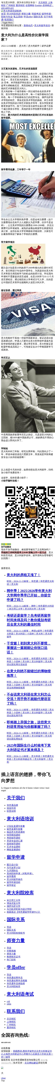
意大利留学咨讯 (42, 25)
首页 (3, 14)
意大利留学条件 (15, 879)
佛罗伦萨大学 (13, 906)
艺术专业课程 (13, 846)
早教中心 (28, 1054)
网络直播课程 (13, 849)
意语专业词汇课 (15, 841)
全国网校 (29, 5)
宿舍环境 (11, 808)
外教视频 (11, 951)
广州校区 (10, 5)
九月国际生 (12, 870)
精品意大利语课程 (16, 832)
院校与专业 (6, 16)
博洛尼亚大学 (13, 903)
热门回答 (11, 959)
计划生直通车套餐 (16, 826)
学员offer (28, 16)
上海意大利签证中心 (13, 1054)
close (3, 1078)
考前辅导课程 (13, 838)
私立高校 (18, 16)
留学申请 (46, 14)
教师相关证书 (13, 957)
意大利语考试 (20, 994)
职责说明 (11, 811)
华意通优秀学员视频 (17, 980)
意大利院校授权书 (16, 933)
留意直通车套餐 (15, 829)
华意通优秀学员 (15, 977)
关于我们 (16, 797)
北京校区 (42, 2)
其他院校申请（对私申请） (20, 873)
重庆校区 (20, 5)
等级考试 (36, 14)
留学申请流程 (13, 882)
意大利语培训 (13, 14)
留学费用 (11, 876)
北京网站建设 (31, 1063)
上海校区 (11, 1021)
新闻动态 (28, 25)
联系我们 (9, 19)
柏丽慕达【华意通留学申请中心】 (24, 912)
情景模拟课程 (13, 835)
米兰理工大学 (13, 900)
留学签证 (11, 885)
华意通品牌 (12, 805)
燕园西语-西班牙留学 (23, 1051)
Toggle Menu (7, 23)
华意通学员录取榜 (16, 983)
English (38, 5)
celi (8, 1001)
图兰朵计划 (12, 864)
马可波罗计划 (13, 867)
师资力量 (25, 14)
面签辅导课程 (13, 844)
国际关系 (38, 16)
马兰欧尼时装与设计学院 (19, 909)
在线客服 (5, 1048)
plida (9, 1004)
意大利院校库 (20, 892)
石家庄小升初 (39, 1054)
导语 (9, 927)
